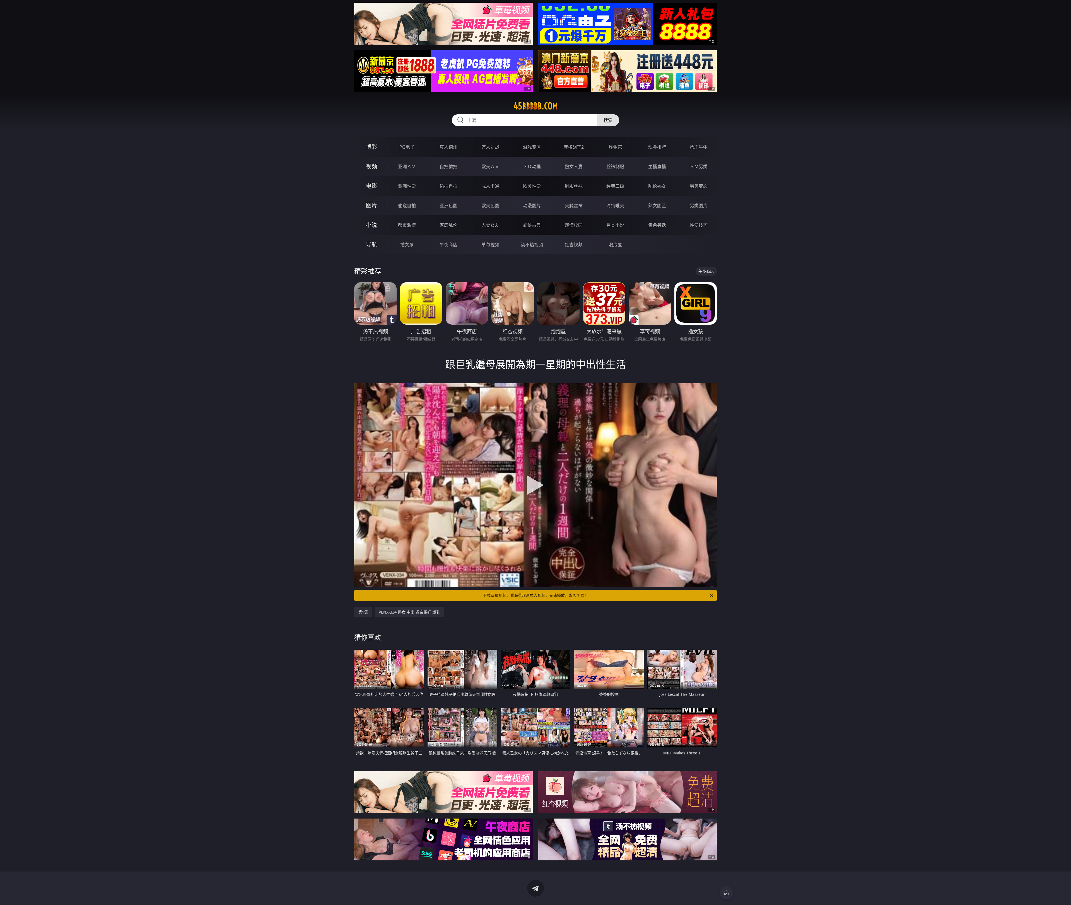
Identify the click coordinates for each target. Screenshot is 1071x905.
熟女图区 (657, 205)
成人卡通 (490, 186)
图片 (371, 205)
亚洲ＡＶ (407, 166)
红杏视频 (574, 245)
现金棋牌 (657, 147)
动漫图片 (532, 205)
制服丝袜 (574, 186)
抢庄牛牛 (699, 147)
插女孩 (407, 245)
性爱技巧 (699, 225)
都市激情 (407, 225)
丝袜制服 (615, 166)
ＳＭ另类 (699, 166)
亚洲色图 (448, 205)
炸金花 (615, 147)
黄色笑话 (657, 225)
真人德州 (448, 147)
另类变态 (699, 186)
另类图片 (699, 205)
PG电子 (406, 147)
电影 (371, 186)
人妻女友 (490, 225)
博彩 (371, 147)
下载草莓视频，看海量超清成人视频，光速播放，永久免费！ (535, 595)
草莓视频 (490, 245)
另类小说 (615, 225)
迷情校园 (574, 225)
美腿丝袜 (574, 205)
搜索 (608, 120)
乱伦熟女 (657, 186)
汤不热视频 (532, 245)
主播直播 (657, 166)
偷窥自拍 (407, 205)
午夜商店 (448, 245)
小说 (371, 225)
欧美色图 (490, 205)
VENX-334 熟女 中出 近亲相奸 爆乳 (409, 612)
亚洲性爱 (407, 186)
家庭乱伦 (448, 225)
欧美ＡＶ (490, 166)
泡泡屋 (615, 245)
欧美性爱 (532, 186)
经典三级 (615, 186)
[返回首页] (726, 892)
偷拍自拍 (448, 186)
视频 (371, 166)
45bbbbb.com (535, 106)
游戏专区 (532, 147)
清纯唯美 (615, 205)
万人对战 (490, 147)
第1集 (363, 612)
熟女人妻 (574, 166)
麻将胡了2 (573, 147)
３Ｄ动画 (532, 166)
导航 (371, 244)
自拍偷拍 (448, 166)
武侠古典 (532, 225)
